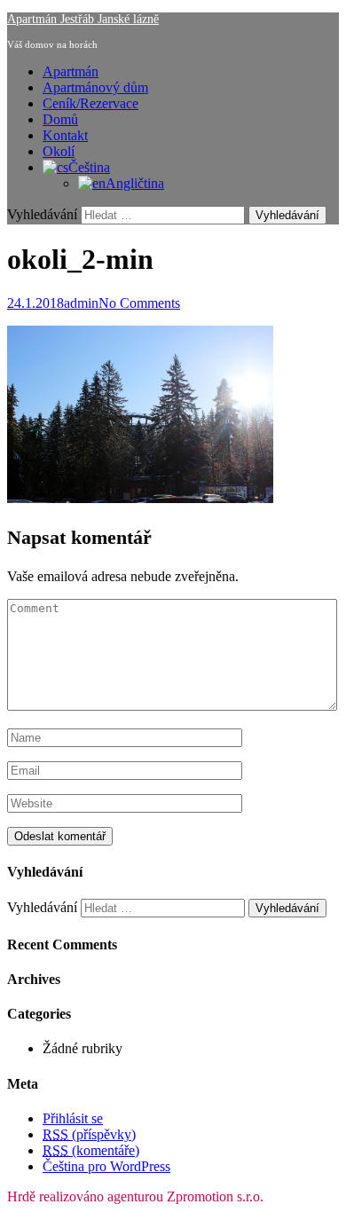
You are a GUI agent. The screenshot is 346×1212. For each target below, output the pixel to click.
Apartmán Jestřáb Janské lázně (83, 19)
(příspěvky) (89, 1134)
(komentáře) (91, 1150)
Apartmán (70, 71)
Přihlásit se (73, 1118)
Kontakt (65, 135)
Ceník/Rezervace (90, 103)
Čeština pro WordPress (106, 1166)
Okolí (59, 151)
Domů (60, 119)
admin (81, 303)
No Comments (139, 303)
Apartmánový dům (95, 87)
